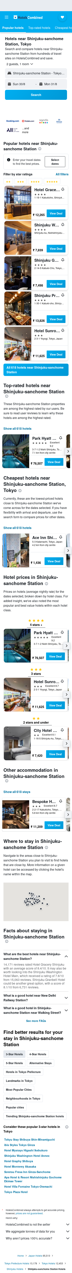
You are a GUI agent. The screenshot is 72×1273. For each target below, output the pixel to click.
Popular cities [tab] (15, 1107)
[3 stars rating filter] (20, 182)
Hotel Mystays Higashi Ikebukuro (26, 1150)
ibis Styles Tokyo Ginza (19, 1145)
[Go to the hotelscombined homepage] (28, 17)
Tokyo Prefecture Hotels (16, 1263)
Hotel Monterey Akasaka (20, 1166)
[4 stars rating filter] (35, 182)
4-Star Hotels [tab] (37, 1054)
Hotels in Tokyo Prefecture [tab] (23, 1072)
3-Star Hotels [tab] (14, 1054)
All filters (62, 174)
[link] (36, 370)
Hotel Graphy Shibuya (18, 1161)
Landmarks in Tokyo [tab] (19, 1081)
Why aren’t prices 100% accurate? (29, 1238)
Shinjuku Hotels (15, 1268)
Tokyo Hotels (48, 1263)
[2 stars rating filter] (8, 182)
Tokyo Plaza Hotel (16, 1192)
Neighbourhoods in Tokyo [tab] (23, 1098)
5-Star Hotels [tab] (14, 1063)
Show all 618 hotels (17, 428)
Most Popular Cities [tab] (19, 1089)
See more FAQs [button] (36, 1021)
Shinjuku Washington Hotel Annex (27, 1156)
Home (20, 1255)
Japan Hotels (35, 1255)
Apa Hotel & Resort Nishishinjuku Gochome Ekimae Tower (33, 1179)
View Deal (56, 213)
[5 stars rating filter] (52, 182)
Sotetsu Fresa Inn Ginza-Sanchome (27, 1172)
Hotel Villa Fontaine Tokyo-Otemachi (28, 1186)
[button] (6, 17)
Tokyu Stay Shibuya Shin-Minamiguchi (29, 1139)
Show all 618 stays (16, 792)
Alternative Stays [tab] (40, 1063)
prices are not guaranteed (29, 1213)
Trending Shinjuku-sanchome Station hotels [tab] (35, 1116)
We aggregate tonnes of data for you (30, 1231)
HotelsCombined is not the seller (28, 1224)
